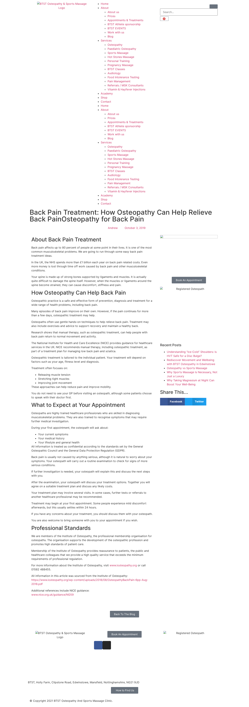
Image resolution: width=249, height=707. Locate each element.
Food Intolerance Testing (123, 77)
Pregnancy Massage (120, 65)
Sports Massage (118, 53)
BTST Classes (116, 69)
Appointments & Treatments (125, 20)
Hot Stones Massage (121, 57)
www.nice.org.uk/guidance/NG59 (52, 594)
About (105, 7)
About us (113, 12)
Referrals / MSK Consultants (125, 85)
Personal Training (119, 61)
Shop (104, 97)
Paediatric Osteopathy (122, 48)
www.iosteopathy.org (123, 565)
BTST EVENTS (117, 28)
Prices (111, 16)
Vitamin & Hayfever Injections (126, 89)
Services (106, 40)
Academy (107, 93)
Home (104, 3)
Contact (106, 101)
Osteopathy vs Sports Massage (187, 368)
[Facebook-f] (98, 645)
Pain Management (119, 81)
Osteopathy (115, 44)
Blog (110, 36)
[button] (172, 401)
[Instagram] (106, 645)
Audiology (114, 73)
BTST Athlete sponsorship (124, 24)
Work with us (116, 32)
